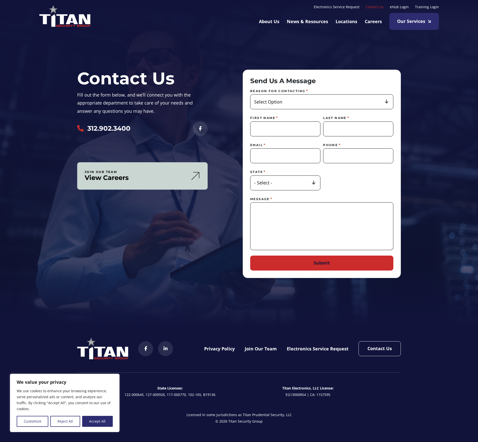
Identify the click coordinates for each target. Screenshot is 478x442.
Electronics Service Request (336, 6)
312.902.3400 (108, 128)
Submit (322, 263)
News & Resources (307, 21)
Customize (32, 421)
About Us (269, 21)
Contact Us (375, 6)
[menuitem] (336, 6)
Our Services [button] (411, 21)
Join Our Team (261, 349)
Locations (346, 21)
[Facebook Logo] (200, 128)
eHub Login (399, 6)
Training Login (427, 6)
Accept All (97, 421)
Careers (373, 21)
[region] (65, 403)
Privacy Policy (219, 349)
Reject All (65, 421)
